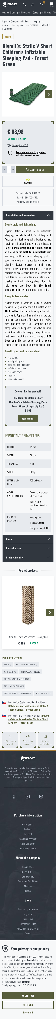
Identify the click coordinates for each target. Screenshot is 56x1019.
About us (28, 886)
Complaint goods (28, 843)
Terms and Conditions (28, 881)
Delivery (28, 829)
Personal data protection (28, 928)
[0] (41, 4)
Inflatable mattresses (30, 672)
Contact (28, 891)
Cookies (28, 933)
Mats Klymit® (10, 672)
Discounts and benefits (28, 909)
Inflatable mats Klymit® (26, 664)
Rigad (5, 21)
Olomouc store (28, 871)
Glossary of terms (28, 924)
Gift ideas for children (14, 686)
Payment (28, 834)
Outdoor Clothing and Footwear (16, 12)
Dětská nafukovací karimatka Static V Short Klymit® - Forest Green (28, 707)
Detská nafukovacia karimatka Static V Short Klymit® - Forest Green (28, 719)
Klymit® (7, 664)
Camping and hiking (42, 12)
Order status (28, 824)
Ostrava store (28, 876)
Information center (28, 848)
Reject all (28, 1012)
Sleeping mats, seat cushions (25, 25)
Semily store (28, 867)
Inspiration (28, 919)
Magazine (28, 914)
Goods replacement (28, 839)
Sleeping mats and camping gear (17, 693)
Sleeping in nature (43, 693)
